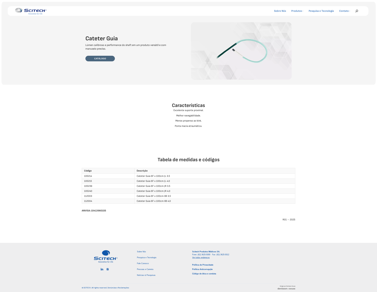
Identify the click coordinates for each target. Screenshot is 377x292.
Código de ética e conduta (204, 274)
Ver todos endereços (201, 257)
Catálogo (100, 58)
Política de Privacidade (202, 265)
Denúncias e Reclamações (118, 288)
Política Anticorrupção (202, 269)
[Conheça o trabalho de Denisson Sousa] (286, 289)
